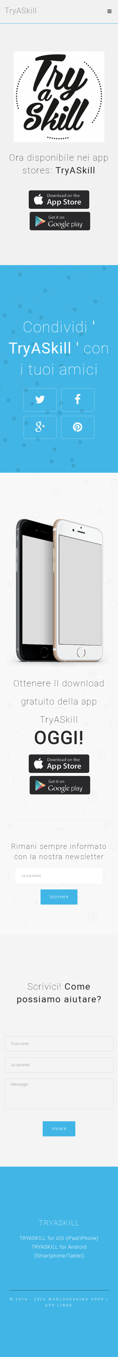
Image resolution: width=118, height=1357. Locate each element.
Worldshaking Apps (76, 1299)
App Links (59, 1305)
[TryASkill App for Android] (60, 221)
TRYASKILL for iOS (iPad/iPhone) (59, 1238)
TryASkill (21, 10)
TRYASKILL (59, 1223)
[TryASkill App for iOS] (59, 199)
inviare (59, 1128)
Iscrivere (59, 896)
